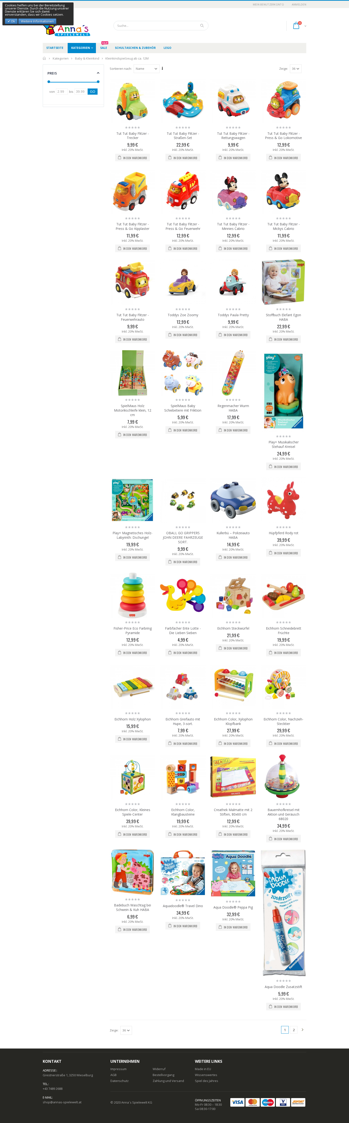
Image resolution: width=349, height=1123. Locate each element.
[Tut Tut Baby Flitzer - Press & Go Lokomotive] (283, 100)
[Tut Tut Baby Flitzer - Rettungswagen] (233, 100)
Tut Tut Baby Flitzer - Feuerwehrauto (132, 317)
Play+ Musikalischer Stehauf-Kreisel (284, 444)
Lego (167, 48)
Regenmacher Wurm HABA (233, 408)
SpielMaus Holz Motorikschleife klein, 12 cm (132, 410)
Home (44, 58)
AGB (113, 1075)
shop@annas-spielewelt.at (62, 1102)
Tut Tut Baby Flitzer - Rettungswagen (233, 135)
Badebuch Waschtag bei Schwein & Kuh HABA (132, 907)
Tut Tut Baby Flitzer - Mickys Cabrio (283, 226)
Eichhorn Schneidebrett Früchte (283, 630)
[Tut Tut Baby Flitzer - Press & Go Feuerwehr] (183, 191)
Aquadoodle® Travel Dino (183, 906)
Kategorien (80, 48)
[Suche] (202, 25)
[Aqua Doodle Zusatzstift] (283, 913)
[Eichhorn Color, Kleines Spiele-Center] (132, 777)
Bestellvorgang (163, 1075)
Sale (104, 46)
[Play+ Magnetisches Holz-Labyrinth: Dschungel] (132, 500)
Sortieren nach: (121, 68)
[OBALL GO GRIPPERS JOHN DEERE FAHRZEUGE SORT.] (183, 500)
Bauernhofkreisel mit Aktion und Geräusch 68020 (284, 814)
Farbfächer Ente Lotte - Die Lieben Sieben (183, 630)
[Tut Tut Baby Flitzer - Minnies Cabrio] (233, 191)
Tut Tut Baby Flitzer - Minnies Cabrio (233, 226)
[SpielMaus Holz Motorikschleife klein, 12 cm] (132, 373)
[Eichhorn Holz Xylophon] (132, 686)
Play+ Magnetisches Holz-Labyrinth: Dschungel (132, 535)
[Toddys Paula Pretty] (233, 282)
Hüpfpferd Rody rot (283, 533)
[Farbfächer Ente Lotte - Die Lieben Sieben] (183, 595)
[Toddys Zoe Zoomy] (183, 282)
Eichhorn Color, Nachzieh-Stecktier (283, 721)
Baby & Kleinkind (87, 58)
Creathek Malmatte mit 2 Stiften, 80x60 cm (233, 812)
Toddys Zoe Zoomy (183, 315)
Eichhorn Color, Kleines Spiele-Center (132, 812)
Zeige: (283, 68)
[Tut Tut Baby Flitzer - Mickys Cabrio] (283, 191)
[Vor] (302, 1030)
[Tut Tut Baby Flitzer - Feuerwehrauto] (132, 282)
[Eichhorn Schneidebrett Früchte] (283, 595)
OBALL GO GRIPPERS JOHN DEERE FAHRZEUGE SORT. (183, 537)
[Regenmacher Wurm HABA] (233, 373)
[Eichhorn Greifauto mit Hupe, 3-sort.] (183, 686)
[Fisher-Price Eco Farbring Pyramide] (132, 595)
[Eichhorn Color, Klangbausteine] (183, 777)
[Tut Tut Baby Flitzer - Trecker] (132, 100)
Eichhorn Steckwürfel (233, 628)
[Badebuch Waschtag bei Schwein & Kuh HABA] (132, 872)
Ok (12, 21)
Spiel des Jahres (206, 1081)
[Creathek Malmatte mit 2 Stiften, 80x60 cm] (233, 777)
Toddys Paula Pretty (233, 315)
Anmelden (299, 4)
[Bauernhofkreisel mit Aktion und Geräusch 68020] (283, 777)
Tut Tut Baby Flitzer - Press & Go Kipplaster (132, 226)
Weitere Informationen (37, 21)
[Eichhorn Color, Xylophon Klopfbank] (233, 686)
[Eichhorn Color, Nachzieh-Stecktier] (283, 686)
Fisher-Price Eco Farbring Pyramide (132, 630)
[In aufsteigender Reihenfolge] (162, 68)
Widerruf (159, 1069)
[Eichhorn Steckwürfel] (233, 595)
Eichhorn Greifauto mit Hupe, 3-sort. (182, 721)
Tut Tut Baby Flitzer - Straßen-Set (183, 135)
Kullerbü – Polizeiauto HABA (233, 535)
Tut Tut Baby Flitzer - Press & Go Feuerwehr (182, 226)
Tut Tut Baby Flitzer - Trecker (132, 135)
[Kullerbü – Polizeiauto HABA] (233, 500)
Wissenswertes (206, 1075)
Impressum (118, 1069)
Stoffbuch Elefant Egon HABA (283, 317)
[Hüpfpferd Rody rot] (283, 500)
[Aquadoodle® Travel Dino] (183, 872)
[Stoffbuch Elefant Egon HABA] (283, 282)
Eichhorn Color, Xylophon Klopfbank (233, 721)
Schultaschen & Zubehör (135, 48)
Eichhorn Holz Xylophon (132, 719)
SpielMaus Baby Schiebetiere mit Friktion (182, 408)
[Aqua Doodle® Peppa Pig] (233, 873)
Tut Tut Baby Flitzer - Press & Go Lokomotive (283, 135)
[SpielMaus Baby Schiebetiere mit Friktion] (183, 373)
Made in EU (203, 1069)
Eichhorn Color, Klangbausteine (183, 812)
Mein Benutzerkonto (268, 4)
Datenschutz (119, 1081)
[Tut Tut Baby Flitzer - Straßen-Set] (183, 100)
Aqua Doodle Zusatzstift (283, 986)
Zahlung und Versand (168, 1081)
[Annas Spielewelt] (59, 25)
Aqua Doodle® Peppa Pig (233, 907)
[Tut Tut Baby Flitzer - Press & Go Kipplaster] (132, 191)
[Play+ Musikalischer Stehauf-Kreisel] (283, 391)
